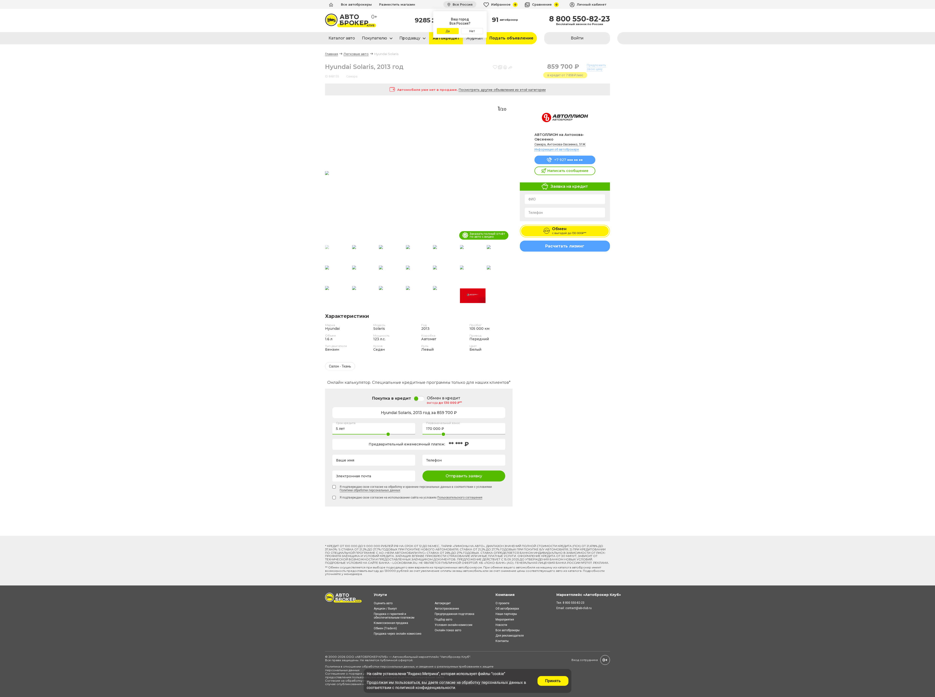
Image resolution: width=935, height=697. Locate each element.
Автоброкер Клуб (455, 657)
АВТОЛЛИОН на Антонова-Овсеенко (559, 136)
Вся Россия (462, 4)
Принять (553, 680)
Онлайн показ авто (448, 630)
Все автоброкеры (356, 4)
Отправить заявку (464, 476)
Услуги (380, 595)
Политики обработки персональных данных (370, 490)
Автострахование (447, 608)
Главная (331, 54)
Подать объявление (511, 38)
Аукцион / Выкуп (385, 608)
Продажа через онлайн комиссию (397, 633)
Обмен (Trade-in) (385, 628)
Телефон (535, 212)
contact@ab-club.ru (578, 608)
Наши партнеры (506, 614)
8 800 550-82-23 (579, 19)
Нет (472, 31)
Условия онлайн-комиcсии (453, 625)
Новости (501, 625)
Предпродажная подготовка (454, 614)
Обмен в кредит (443, 398)
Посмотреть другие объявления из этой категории (502, 90)
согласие (447, 682)
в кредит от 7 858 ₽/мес (565, 75)
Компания (505, 595)
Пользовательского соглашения (459, 497)
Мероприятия (505, 619)
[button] (507, 173)
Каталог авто (341, 38)
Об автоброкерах (507, 608)
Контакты (502, 641)
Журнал (474, 38)
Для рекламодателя (510, 635)
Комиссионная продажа (391, 623)
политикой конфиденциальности (425, 687)
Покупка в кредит (391, 398)
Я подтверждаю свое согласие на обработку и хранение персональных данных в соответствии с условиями (416, 488)
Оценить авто (383, 603)
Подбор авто (443, 619)
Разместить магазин (397, 4)
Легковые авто (356, 54)
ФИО (532, 199)
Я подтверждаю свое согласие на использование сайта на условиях (411, 497)
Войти (577, 38)
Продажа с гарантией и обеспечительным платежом (394, 615)
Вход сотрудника (584, 660)
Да (448, 31)
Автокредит (446, 38)
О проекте (502, 603)
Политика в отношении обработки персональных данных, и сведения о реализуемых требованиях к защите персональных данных (409, 668)
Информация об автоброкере (556, 149)
